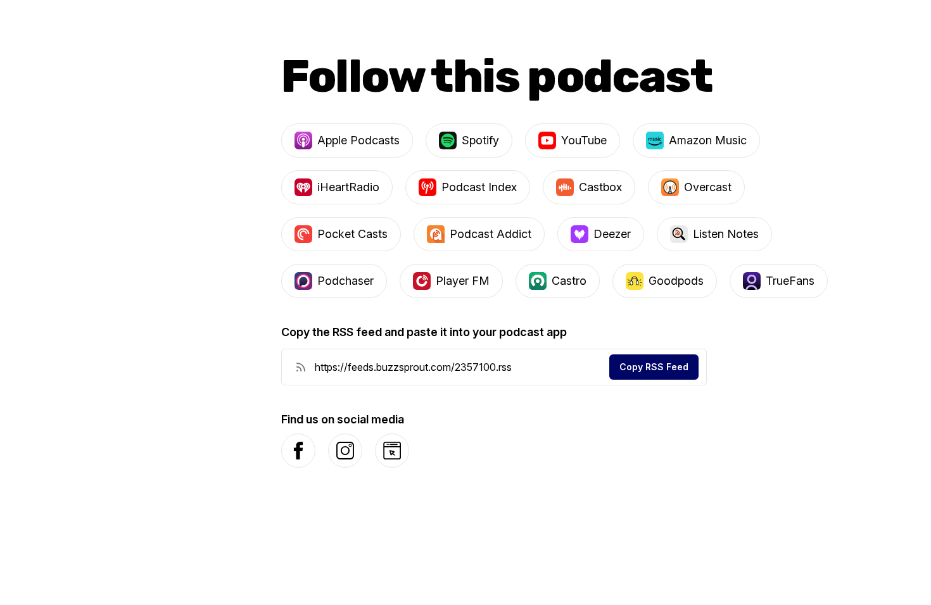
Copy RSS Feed (653, 366)
